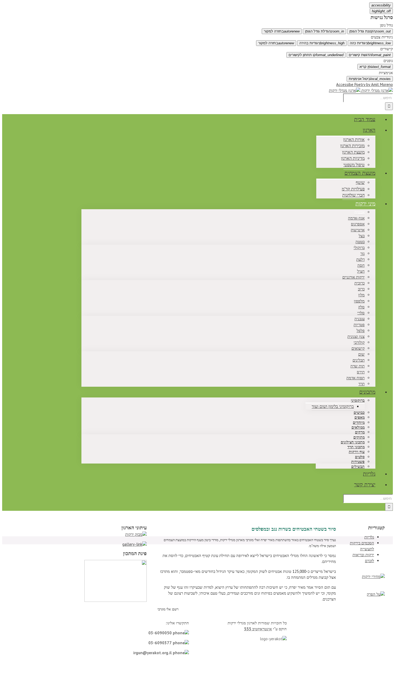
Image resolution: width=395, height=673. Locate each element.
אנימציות (386, 72)
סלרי (361, 312)
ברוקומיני (358, 400)
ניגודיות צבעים (382, 36)
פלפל (361, 330)
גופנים (388, 60)
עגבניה (359, 318)
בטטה (360, 241)
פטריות (359, 324)
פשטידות (358, 461)
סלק (361, 306)
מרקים (360, 432)
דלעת (360, 259)
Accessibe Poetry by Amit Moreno (364, 84)
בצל (362, 235)
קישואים (358, 348)
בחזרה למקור (282, 31)
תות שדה (357, 365)
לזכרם (369, 560)
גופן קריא (375, 67)
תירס (361, 371)
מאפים (359, 417)
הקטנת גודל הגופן (370, 31)
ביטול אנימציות (370, 79)
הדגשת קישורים (370, 55)
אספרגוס (358, 223)
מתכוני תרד (356, 447)
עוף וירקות (357, 452)
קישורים (386, 48)
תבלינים (359, 360)
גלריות (369, 537)
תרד (361, 383)
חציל (361, 271)
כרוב (361, 288)
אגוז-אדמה (356, 217)
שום (361, 354)
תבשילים (358, 466)
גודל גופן (386, 25)
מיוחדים (359, 422)
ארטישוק (358, 229)
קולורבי (359, 342)
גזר (362, 253)
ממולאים (358, 427)
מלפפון (359, 300)
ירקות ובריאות (363, 554)
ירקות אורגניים (353, 277)
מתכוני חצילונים (353, 442)
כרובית (359, 282)
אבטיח (359, 212)
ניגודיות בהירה (321, 43)
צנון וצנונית (356, 336)
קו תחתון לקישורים (316, 55)
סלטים (360, 457)
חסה (361, 265)
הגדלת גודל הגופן (324, 31)
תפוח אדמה (355, 377)
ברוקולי (359, 247)
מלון (361, 294)
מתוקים (359, 437)
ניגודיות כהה (370, 43)
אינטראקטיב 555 (258, 628)
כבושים (359, 412)
